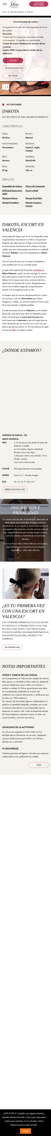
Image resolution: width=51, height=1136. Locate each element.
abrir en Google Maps (14, 489)
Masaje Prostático (10, 202)
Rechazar (13, 75)
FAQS (38, 765)
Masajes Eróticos (10, 198)
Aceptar (25, 1131)
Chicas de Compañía (35, 186)
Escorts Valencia (17, 12)
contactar (37, 270)
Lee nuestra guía (12, 647)
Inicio (4, 12)
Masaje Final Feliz (34, 198)
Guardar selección (14, 68)
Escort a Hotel (32, 190)
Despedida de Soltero (12, 186)
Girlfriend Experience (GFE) (12, 192)
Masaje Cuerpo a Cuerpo (34, 204)
